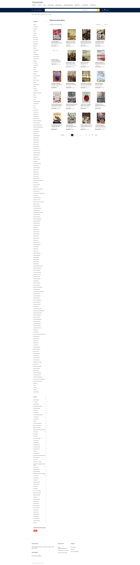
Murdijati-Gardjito (36, 499)
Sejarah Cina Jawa (36, 150)
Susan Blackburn (36, 453)
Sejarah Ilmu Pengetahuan (38, 180)
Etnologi (34, 48)
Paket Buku (77, 5)
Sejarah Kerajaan (36, 223)
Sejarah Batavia (36, 139)
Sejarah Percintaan (36, 317)
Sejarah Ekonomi (36, 154)
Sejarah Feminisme (36, 159)
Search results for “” (44, 14)
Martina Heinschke (36, 494)
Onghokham (68, 44)
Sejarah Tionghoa (36, 368)
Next (96, 135)
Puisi (34, 99)
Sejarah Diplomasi (36, 152)
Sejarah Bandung (36, 135)
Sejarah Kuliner (36, 246)
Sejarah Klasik (36, 229)
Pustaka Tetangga (36, 101)
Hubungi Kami (85, 5)
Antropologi (35, 26)
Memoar (34, 82)
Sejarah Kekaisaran (36, 214)
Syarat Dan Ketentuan (75, 551)
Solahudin (35, 451)
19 (89, 135)
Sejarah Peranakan (36, 304)
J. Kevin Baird (35, 416)
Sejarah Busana (36, 148)
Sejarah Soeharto (36, 349)
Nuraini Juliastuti (36, 505)
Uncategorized (36, 391)
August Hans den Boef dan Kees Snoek (39, 464)
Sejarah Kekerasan (36, 216)
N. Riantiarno (35, 431)
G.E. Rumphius (36, 475)
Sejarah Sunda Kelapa (37, 366)
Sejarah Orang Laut (37, 274)
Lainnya (34, 77)
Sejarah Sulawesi (36, 357)
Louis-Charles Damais (37, 423)
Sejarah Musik (35, 263)
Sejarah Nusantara (36, 270)
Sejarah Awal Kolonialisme (38, 127)
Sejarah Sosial (36, 351)
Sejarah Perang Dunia (37, 308)
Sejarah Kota (35, 240)
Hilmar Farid (35, 486)
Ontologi (34, 88)
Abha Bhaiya (97, 127)
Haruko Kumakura (36, 482)
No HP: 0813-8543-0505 (62, 552)
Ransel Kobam (36, 103)
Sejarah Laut (35, 248)
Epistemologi (35, 43)
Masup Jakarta (36, 80)
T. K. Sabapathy (36, 518)
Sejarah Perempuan (37, 321)
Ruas (34, 105)
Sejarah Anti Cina (36, 118)
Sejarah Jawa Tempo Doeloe (38, 201)
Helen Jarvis (83, 127)
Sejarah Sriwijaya (36, 353)
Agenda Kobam (58, 5)
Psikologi (35, 97)
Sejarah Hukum (36, 174)
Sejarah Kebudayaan (37, 208)
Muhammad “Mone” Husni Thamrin (87, 86)
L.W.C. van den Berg (37, 490)
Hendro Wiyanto (36, 484)
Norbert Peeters (36, 503)
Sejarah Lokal (35, 250)
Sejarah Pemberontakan (37, 287)
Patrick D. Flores (36, 507)
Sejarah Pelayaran (36, 285)
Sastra (34, 107)
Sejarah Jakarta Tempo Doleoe (39, 193)
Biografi (34, 33)
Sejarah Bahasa (36, 131)
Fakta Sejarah (35, 50)
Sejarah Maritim (36, 259)
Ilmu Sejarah (35, 65)
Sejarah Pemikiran (36, 293)
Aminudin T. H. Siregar (37, 461)
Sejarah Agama (36, 116)
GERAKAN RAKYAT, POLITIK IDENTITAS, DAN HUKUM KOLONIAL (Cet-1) (56, 43)
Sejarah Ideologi (36, 178)
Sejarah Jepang (36, 203)
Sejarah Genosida (36, 167)
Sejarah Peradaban (37, 302)
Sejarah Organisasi (36, 278)
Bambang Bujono (36, 469)
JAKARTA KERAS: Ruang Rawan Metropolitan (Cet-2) (86, 43)
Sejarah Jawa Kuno (36, 199)
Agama (34, 24)
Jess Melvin (97, 65)
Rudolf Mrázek (98, 44)
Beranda (34, 5)
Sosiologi (35, 387)
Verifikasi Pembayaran (68, 5)
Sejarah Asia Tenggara (37, 124)
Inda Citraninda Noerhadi (38, 414)
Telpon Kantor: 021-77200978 (63, 550)
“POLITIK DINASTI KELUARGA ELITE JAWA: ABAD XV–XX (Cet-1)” (71, 126)
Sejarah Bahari (36, 129)
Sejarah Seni (35, 344)
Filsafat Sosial (35, 58)
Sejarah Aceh (35, 112)
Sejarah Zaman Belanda (37, 376)
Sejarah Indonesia (36, 184)
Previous (62, 135)
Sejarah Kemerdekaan (37, 218)
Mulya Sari (35, 497)
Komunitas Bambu (36, 75)
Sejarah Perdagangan (37, 319)
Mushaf (34, 86)
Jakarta (34, 67)
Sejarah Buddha (36, 146)
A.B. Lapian (35, 459)
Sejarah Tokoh (36, 370)
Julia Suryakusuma (98, 86)
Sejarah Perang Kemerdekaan (38, 310)
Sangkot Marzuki (36, 444)
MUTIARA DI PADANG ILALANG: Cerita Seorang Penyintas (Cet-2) (56, 85)
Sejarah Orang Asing (37, 272)
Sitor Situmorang (36, 448)
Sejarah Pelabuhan (36, 282)
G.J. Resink (83, 65)
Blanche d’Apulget (36, 471)
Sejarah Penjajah (36, 297)
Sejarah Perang (36, 306)
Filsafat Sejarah (36, 56)
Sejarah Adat (35, 114)
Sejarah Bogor (36, 144)
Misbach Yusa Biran (37, 427)
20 (92, 135)
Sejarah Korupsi (36, 238)
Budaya (34, 35)
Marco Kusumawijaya (37, 425)
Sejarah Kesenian (36, 225)
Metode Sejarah (36, 84)
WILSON (34, 522)
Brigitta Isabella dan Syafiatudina (39, 473)
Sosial (34, 385)
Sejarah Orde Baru (36, 276)
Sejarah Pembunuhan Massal (38, 291)
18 (86, 135)
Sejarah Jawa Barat (37, 197)
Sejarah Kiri (35, 227)
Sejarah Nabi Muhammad (38, 265)
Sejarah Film (35, 161)
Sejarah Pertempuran (37, 327)
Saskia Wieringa (36, 514)
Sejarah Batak (36, 137)
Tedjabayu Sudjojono (55, 86)
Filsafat (34, 52)
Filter (35, 530)
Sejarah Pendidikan (36, 295)
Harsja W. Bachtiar (69, 65)
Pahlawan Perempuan (37, 92)
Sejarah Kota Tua (36, 242)
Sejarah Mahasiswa (37, 253)
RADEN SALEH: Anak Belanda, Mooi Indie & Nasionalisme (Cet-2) (70, 64)
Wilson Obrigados (54, 44)
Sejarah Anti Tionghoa (37, 120)
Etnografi (35, 45)
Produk (39, 5)
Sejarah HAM (35, 169)
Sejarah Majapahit (36, 255)
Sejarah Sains (35, 340)
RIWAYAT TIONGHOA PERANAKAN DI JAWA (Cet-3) (70, 43)
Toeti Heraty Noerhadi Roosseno (39, 455)
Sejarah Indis (35, 182)
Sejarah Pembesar (36, 289)
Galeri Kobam (51, 5)
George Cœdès (36, 404)
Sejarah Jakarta (36, 191)
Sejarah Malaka (36, 257)
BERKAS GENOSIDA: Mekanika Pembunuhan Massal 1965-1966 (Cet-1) (100, 64)
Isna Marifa (35, 488)
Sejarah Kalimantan (36, 206)
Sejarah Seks (35, 342)
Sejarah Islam (35, 186)
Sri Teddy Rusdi (36, 516)
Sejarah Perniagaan (37, 325)
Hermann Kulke (36, 412)
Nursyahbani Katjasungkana (105, 127)
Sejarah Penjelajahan (37, 300)
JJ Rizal (34, 421)
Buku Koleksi (35, 37)
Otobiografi (35, 90)
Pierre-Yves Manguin (37, 438)
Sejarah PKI (35, 329)
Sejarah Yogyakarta (37, 374)
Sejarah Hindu (35, 171)
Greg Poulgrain (36, 477)
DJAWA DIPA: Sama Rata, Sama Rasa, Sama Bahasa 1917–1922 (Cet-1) (86, 85)
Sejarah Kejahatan (36, 210)
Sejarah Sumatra (36, 359)
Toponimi (35, 389)
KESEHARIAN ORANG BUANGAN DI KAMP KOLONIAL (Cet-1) (99, 43)
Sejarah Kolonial (36, 231)
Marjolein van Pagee (37, 492)
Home (33, 14)
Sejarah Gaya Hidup (37, 163)
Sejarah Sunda (36, 364)
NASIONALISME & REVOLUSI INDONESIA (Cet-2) (56, 61)
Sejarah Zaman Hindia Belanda (39, 379)
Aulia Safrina (35, 467)
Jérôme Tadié (83, 44)
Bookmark (72, 549)
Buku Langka (37, 14)
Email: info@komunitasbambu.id (62, 548)
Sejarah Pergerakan (37, 323)
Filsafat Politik (35, 54)
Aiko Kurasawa (36, 399)
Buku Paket (35, 41)
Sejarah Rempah (36, 336)
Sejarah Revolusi (36, 338)
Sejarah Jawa (35, 195)
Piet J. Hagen (68, 86)
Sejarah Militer (36, 261)
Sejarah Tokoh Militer (37, 372)
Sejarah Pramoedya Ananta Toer (39, 334)
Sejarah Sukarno (36, 355)
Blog (44, 5)
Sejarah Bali (35, 133)
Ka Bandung (35, 71)
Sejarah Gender (36, 165)
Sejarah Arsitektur (36, 122)
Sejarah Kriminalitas (37, 244)
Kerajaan (35, 73)
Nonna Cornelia (36, 501)
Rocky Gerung (35, 509)
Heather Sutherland (69, 127)
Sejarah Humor (36, 176)
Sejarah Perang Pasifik (37, 312)
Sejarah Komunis (36, 233)
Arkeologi (35, 28)
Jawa (34, 69)
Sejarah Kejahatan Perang (38, 212)
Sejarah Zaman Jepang (37, 381)
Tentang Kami (93, 5)
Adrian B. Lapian (54, 127)
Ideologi (34, 60)
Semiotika (35, 383)
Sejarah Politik (36, 332)
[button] (37, 10)
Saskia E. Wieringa (36, 446)
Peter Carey (35, 436)
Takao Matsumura (36, 520)
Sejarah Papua (36, 280)
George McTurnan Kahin (55, 62)
